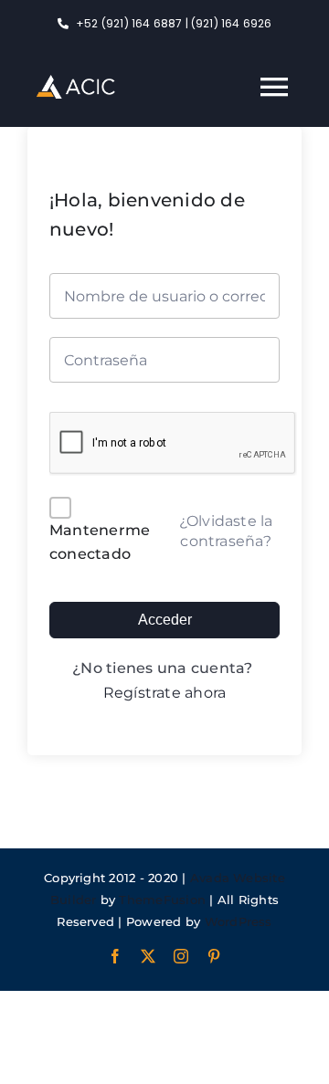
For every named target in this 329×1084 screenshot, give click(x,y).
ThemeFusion (162, 899)
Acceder (165, 619)
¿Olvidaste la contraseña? (226, 531)
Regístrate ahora (165, 692)
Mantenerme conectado (99, 542)
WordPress (238, 921)
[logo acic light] (76, 81)
